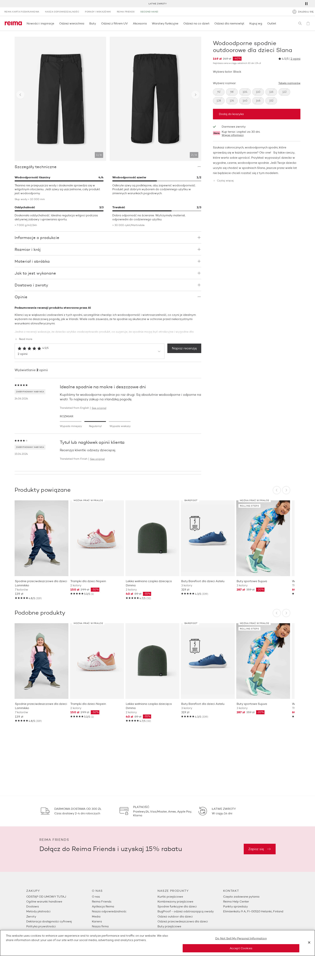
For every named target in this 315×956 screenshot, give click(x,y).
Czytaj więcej (225, 180)
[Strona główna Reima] (13, 23)
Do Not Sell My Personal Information (241, 938)
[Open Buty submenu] (97, 23)
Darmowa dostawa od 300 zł (158, 3)
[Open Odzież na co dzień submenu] (210, 23)
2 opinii (295, 58)
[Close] (309, 942)
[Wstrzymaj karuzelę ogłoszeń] (306, 3)
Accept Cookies (241, 948)
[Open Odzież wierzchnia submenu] (85, 23)
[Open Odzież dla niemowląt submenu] (245, 23)
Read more (25, 339)
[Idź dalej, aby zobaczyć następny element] (195, 95)
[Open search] (300, 23)
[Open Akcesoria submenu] (148, 23)
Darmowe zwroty (234, 126)
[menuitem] (59, 896)
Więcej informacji (233, 135)
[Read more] (108, 331)
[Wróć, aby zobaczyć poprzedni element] (20, 95)
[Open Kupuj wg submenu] (263, 23)
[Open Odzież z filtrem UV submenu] (129, 23)
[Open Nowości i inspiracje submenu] (55, 23)
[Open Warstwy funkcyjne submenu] (179, 23)
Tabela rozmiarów (289, 83)
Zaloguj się (306, 11)
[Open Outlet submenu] (277, 23)
